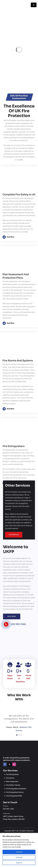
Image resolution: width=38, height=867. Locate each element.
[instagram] (14, 764)
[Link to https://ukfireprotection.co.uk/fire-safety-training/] (19, 237)
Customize (19, 857)
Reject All (19, 863)
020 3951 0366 (18, 624)
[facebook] (5, 764)
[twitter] (9, 764)
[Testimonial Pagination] (16, 735)
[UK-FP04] (17, 746)
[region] (19, 850)
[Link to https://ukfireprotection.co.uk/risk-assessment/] (19, 323)
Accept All (19, 852)
